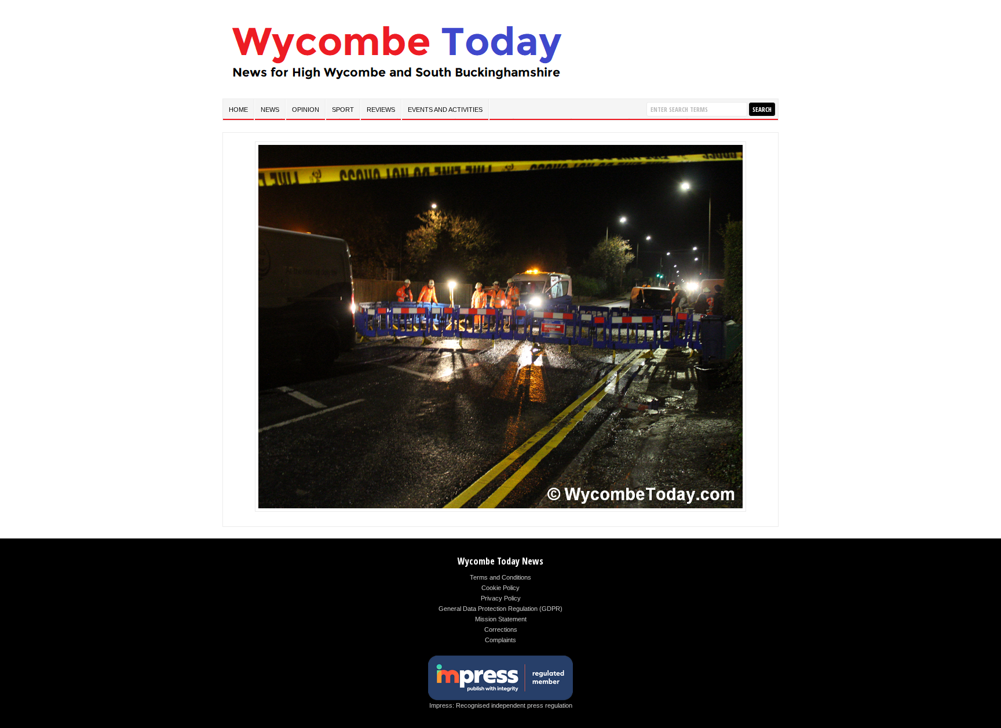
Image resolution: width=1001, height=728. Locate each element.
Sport (343, 109)
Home (238, 109)
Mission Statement (501, 619)
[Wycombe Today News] (396, 82)
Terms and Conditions (500, 577)
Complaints (500, 639)
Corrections (500, 629)
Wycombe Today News (500, 561)
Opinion (305, 109)
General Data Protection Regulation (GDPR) (500, 608)
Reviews (381, 109)
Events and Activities (445, 109)
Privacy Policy (501, 598)
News (270, 109)
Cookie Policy (500, 587)
